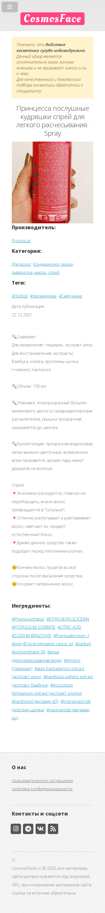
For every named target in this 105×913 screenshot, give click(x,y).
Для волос (21, 264)
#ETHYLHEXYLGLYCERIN (67, 619)
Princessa (21, 240)
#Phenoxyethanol (28, 619)
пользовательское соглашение (42, 780)
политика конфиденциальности (42, 788)
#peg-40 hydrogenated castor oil (42, 643)
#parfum (83, 643)
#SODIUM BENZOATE (31, 635)
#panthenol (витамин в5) (35, 701)
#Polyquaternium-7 (71, 635)
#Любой (20, 296)
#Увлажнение (43, 296)
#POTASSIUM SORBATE (33, 627)
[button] (18, 182)
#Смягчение (70, 296)
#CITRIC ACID (69, 627)
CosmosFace (52, 18)
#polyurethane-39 (28, 652)
